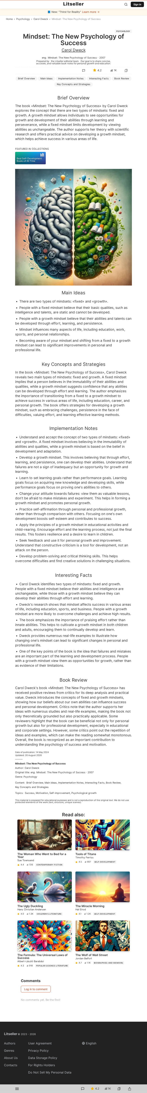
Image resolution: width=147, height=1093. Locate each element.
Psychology (123, 31)
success (29, 793)
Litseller (73, 4)
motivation (42, 793)
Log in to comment (35, 989)
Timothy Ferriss (84, 857)
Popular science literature (52, 966)
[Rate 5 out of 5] (113, 99)
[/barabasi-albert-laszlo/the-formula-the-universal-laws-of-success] (44, 944)
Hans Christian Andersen (31, 909)
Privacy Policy (38, 1050)
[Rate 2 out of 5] (89, 99)
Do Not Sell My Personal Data (49, 1072)
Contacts (10, 1065)
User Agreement (40, 1043)
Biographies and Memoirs (108, 963)
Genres (9, 1050)
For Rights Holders (41, 1065)
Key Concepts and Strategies (73, 84)
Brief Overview (26, 78)
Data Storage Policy (42, 1058)
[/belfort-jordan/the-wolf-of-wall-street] (102, 944)
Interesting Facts (99, 78)
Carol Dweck (74, 50)
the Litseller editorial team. (65, 61)
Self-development (104, 862)
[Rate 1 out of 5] (81, 99)
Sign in (137, 4)
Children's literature (49, 914)
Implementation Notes (71, 78)
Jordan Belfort (83, 958)
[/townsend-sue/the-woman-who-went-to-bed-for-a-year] (44, 843)
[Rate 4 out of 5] (105, 99)
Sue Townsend (25, 860)
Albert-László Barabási (30, 961)
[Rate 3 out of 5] (97, 99)
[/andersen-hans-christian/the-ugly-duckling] (44, 894)
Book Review (121, 78)
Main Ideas (46, 78)
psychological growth (84, 793)
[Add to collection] (126, 70)
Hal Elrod (80, 909)
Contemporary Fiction (49, 865)
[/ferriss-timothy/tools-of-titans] (102, 843)
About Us (11, 1058)
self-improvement (59, 793)
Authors (9, 1043)
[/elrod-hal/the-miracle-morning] (102, 894)
